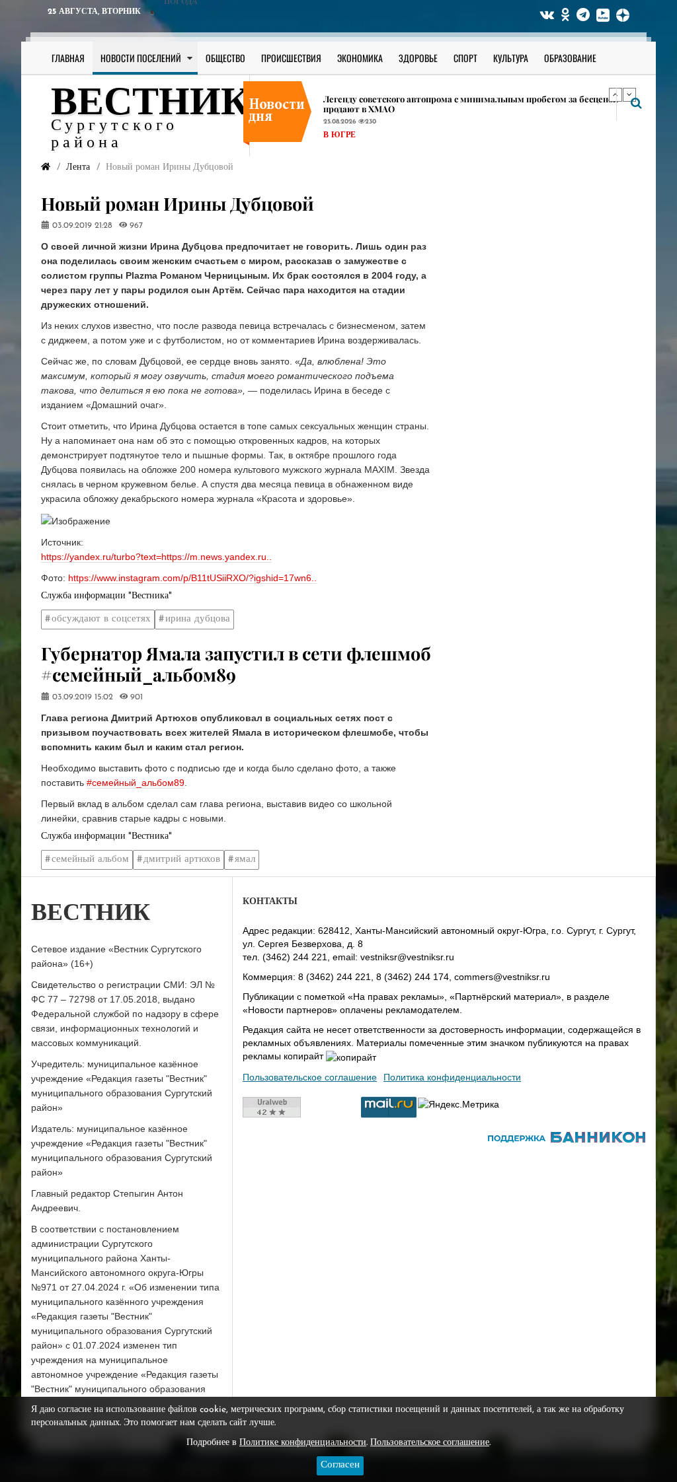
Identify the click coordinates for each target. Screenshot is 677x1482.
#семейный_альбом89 (135, 782)
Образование (570, 58)
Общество (225, 58)
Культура (510, 58)
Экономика (360, 58)
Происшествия (291, 58)
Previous (615, 94)
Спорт (465, 58)
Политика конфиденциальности (452, 1077)
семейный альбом (90, 859)
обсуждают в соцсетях (101, 619)
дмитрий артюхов (181, 859)
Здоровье (418, 58)
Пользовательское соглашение (310, 1077)
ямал (245, 859)
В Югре (339, 135)
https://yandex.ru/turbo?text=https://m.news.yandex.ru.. (156, 556)
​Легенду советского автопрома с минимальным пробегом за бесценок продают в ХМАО (470, 104)
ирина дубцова (197, 619)
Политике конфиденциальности (302, 1443)
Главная (68, 58)
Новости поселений (140, 58)
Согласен (340, 1465)
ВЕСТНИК (150, 104)
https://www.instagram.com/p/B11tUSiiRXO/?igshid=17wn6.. (192, 578)
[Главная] (45, 167)
